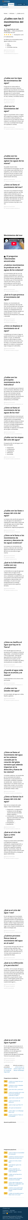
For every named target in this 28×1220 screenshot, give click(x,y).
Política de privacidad (7, 1212)
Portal (4, 1213)
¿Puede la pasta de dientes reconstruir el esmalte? (15, 1179)
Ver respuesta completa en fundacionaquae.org (13, 129)
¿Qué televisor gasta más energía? (15, 1165)
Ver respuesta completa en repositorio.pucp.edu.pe (9, 987)
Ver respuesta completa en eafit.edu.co (12, 208)
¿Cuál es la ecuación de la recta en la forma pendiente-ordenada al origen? (16, 1094)
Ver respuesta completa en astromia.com (12, 181)
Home (5, 4)
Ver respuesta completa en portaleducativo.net (13, 404)
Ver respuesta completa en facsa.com (11, 700)
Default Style (7, 1208)
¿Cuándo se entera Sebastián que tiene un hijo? (16, 1086)
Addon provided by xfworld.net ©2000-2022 (12, 1218)
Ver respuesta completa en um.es (11, 590)
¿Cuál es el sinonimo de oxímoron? (14, 1101)
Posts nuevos (5, 7)
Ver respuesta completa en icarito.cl (11, 291)
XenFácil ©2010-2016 (19, 1217)
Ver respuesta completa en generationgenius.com (9, 1061)
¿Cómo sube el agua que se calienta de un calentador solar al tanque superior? (16, 1184)
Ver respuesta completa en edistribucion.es (12, 932)
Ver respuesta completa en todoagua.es (12, 531)
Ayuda (15, 1212)
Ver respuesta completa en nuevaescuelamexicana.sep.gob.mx (11, 52)
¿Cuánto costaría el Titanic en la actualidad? (16, 1115)
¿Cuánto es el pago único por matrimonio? (16, 1082)
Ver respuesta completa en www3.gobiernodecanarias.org (10, 321)
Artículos (11, 13)
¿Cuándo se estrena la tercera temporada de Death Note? (16, 1157)
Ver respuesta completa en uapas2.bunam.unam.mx (9, 101)
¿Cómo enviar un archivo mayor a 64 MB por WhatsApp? (19, 1068)
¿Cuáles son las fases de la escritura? (15, 1175)
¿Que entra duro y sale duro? (16, 1089)
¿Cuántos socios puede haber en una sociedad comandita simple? (16, 1189)
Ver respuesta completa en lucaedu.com (12, 828)
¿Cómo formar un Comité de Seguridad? (8, 1070)
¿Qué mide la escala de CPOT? (16, 1098)
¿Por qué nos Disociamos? (15, 1108)
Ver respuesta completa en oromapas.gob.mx (13, 684)
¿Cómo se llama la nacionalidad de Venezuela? (16, 1153)
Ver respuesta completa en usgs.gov (11, 350)
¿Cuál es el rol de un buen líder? (15, 1161)
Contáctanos (6, 1210)
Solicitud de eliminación (10, 50)
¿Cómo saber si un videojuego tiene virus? (16, 1111)
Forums (11, 4)
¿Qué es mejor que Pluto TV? (16, 1105)
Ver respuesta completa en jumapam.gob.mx (13, 666)
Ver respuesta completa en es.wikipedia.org (13, 433)
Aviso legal (12, 1210)
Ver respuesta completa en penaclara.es (12, 458)
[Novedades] (24, 4)
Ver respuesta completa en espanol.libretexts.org (14, 959)
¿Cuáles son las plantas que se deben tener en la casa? (16, 1194)
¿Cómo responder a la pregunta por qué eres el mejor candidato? (15, 1170)
